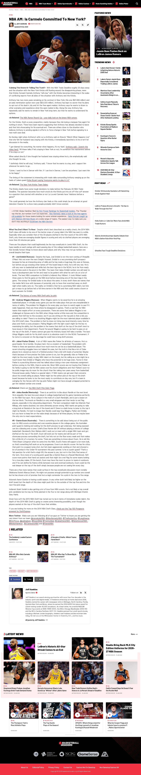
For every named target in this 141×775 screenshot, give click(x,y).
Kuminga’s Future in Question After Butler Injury (108, 138)
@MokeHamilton (16, 524)
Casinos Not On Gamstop (85, 767)
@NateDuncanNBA (79, 521)
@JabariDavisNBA (62, 521)
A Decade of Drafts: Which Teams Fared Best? (63, 538)
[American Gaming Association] (49, 754)
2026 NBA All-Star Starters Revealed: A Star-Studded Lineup (110, 172)
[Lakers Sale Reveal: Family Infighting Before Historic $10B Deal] (126, 70)
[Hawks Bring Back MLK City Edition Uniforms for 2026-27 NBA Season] (87, 648)
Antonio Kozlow (106, 48)
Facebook (16, 579)
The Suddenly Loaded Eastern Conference (20, 538)
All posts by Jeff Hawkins (35, 620)
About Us (24, 767)
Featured (13, 571)
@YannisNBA (48, 524)
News (17, 10)
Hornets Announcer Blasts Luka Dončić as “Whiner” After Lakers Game (52, 689)
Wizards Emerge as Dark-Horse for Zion (110, 148)
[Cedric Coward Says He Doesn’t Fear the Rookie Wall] (121, 673)
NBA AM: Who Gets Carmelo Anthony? (19, 555)
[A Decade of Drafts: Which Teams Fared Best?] (84, 539)
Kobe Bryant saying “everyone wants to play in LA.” (48, 180)
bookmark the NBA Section (41, 221)
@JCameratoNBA (31, 524)
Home (11, 10)
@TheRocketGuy (70, 518)
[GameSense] (88, 754)
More (41, 579)
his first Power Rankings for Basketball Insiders (55, 211)
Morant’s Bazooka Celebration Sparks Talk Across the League (109, 161)
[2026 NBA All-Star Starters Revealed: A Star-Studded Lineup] (126, 172)
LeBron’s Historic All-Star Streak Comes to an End (51, 648)
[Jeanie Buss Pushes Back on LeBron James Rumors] (113, 36)
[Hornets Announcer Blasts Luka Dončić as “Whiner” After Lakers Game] (53, 673)
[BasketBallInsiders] (10, 3)
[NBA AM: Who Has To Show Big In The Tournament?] (84, 557)
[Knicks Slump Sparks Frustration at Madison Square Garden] (126, 127)
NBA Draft (21, 571)
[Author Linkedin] (77, 25)
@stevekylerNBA (38, 518)
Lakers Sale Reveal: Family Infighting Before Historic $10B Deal (110, 70)
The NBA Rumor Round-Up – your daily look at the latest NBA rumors (48, 118)
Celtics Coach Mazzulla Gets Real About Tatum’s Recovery (109, 104)
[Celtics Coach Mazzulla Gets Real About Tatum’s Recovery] (126, 104)
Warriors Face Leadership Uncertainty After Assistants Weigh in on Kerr (110, 92)
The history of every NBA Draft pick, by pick (38, 295)
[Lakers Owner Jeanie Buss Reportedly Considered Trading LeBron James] (126, 82)
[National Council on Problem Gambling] (67, 754)
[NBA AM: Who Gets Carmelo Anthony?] (42, 557)
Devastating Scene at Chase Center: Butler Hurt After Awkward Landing (110, 115)
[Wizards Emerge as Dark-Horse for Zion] (126, 150)
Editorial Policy (38, 767)
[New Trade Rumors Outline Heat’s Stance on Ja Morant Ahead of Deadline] (87, 673)
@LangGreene (83, 518)
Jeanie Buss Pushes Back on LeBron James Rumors (111, 52)
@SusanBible (37, 521)
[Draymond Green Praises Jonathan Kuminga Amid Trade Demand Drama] (19, 673)
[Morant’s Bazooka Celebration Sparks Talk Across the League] (126, 161)
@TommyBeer (48, 521)
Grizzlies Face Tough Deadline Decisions (110, 251)
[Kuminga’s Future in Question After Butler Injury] (126, 138)
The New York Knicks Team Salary (34, 184)
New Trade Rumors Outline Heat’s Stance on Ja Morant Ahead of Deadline (86, 689)
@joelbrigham (25, 521)
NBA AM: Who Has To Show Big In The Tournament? (63, 555)
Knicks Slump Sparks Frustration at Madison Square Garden (109, 126)
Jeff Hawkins (54, 542)
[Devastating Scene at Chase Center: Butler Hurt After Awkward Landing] (126, 116)
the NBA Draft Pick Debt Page (41, 388)
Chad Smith (12, 542)
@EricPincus (14, 521)
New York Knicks (32, 571)
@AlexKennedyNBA (54, 518)
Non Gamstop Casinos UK (109, 767)
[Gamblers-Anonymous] (105, 754)
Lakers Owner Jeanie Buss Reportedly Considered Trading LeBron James (110, 81)
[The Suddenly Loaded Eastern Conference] (42, 539)
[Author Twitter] (82, 25)
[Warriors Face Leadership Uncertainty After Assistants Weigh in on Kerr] (126, 93)
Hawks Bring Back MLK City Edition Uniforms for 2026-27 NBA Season (120, 648)
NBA (21, 10)
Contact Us (68, 767)
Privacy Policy (53, 767)
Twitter (29, 579)
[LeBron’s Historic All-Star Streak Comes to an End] (19, 648)
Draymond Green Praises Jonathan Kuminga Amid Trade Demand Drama (17, 689)
